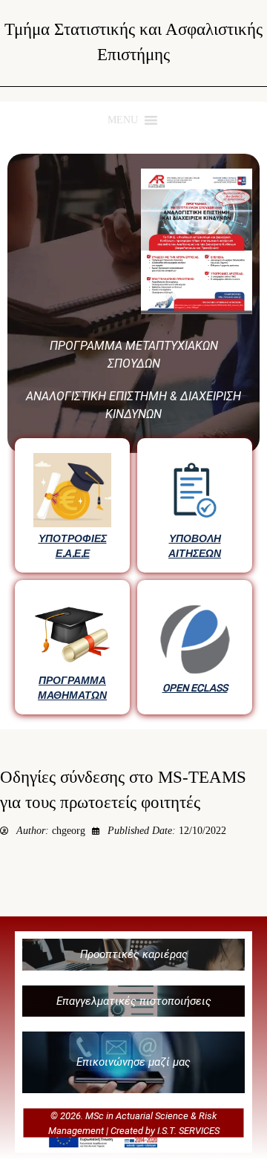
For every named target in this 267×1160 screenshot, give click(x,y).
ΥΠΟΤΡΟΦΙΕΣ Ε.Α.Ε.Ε (73, 545)
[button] (133, 955)
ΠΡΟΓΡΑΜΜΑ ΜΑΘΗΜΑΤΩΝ (72, 687)
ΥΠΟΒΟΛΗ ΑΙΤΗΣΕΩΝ (194, 545)
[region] (133, 434)
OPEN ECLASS (195, 688)
